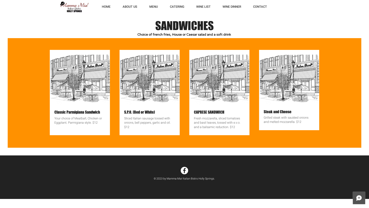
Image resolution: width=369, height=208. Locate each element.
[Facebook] (184, 170)
